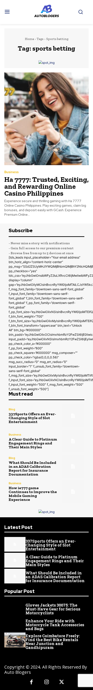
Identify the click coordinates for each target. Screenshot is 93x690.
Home (29, 39)
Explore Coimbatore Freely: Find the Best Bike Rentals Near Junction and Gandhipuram (53, 641)
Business (11, 172)
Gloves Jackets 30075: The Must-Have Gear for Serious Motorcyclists (53, 608)
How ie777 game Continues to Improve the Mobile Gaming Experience (33, 494)
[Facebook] (31, 682)
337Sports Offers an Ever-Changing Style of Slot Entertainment (32, 418)
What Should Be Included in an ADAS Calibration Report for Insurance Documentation (32, 468)
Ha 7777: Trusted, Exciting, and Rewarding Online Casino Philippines (46, 186)
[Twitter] (61, 682)
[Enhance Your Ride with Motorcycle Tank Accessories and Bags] (15, 624)
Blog (12, 409)
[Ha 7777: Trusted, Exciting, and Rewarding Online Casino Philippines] (46, 118)
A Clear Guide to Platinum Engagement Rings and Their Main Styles (33, 443)
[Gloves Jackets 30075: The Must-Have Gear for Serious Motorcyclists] (15, 608)
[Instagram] (46, 682)
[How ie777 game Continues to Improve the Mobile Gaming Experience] (73, 491)
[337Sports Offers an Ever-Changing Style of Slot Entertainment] (73, 415)
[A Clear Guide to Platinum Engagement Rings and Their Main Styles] (73, 441)
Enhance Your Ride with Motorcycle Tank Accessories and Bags (55, 624)
